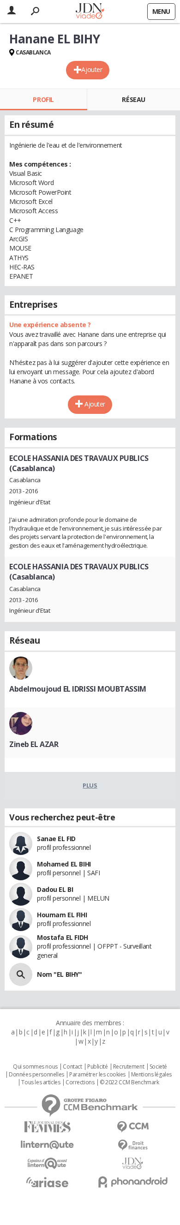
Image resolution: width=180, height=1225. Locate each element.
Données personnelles (36, 1074)
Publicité (97, 1067)
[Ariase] (47, 1182)
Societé (158, 1067)
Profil (43, 99)
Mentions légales (151, 1074)
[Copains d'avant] (47, 1163)
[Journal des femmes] (47, 1127)
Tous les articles (40, 1082)
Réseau (133, 99)
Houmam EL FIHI (62, 914)
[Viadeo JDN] (132, 1163)
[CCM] (132, 1127)
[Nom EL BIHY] (20, 974)
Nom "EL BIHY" (59, 974)
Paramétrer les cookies (97, 1074)
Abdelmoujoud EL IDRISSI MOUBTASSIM (77, 689)
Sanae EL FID (56, 838)
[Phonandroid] (132, 1182)
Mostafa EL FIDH (62, 937)
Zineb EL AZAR (34, 744)
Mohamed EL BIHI (64, 864)
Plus (90, 785)
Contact (72, 1067)
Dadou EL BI (55, 889)
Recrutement (128, 1067)
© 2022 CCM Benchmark (129, 1082)
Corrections (80, 1082)
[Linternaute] (47, 1145)
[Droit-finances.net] (132, 1145)
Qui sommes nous (35, 1067)
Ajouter (91, 69)
